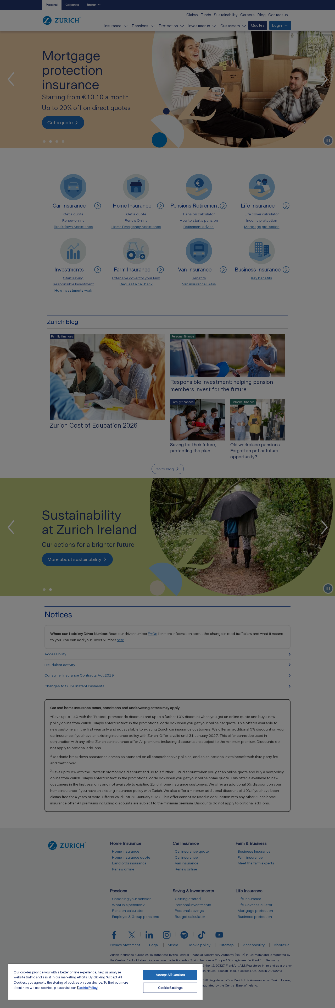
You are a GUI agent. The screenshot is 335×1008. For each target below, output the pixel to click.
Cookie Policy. (87, 988)
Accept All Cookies (170, 975)
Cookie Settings (170, 988)
